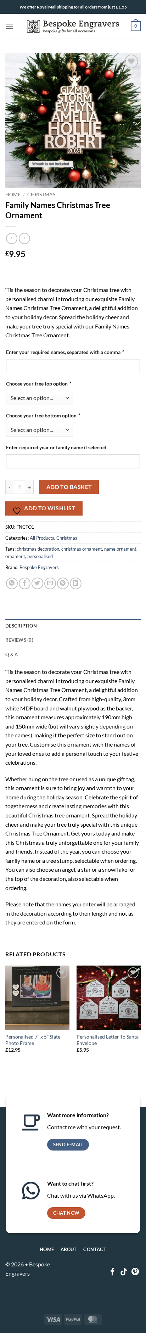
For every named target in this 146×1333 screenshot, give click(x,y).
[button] (9, 26)
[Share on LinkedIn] (76, 583)
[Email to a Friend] (50, 583)
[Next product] (11, 238)
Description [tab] (21, 626)
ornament (15, 556)
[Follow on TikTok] (124, 1272)
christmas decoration (38, 549)
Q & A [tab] (11, 654)
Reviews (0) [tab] (19, 640)
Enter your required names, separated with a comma (65, 352)
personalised (40, 556)
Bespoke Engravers (39, 567)
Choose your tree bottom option (43, 415)
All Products (42, 538)
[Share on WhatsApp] (12, 583)
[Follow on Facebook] (112, 1272)
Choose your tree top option (38, 384)
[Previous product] (24, 238)
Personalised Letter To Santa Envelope (108, 1040)
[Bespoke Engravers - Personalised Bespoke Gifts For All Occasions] (73, 26)
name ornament (120, 549)
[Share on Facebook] (24, 583)
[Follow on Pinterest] (135, 1272)
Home (13, 194)
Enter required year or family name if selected (56, 447)
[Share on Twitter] (37, 583)
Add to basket (69, 487)
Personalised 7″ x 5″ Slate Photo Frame (32, 1040)
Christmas (41, 194)
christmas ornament (81, 549)
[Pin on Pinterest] (63, 583)
